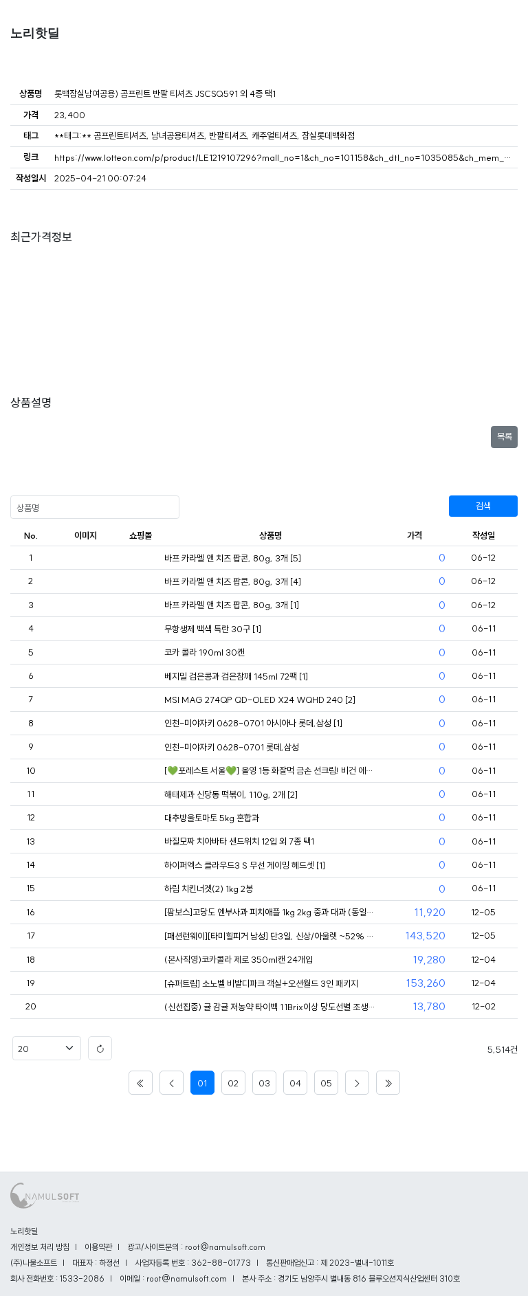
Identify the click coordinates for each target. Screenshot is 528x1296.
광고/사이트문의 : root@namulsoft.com (196, 1247)
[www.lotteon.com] (140, 912)
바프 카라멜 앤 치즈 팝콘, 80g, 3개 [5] (232, 557)
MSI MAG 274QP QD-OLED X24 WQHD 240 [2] (259, 699)
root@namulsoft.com (186, 1278)
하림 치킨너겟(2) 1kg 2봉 (208, 888)
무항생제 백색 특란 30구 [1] (212, 628)
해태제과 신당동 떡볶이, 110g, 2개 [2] (231, 794)
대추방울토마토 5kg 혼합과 (211, 817)
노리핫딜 (35, 33)
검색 (483, 505)
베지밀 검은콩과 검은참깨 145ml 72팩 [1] (236, 676)
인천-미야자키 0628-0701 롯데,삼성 (231, 746)
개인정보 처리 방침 (39, 1247)
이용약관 (98, 1247)
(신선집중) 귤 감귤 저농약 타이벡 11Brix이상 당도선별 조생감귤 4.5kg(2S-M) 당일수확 (270, 1006)
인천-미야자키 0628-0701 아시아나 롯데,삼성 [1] (253, 722)
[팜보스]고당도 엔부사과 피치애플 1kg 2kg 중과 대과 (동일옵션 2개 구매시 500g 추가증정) (270, 911)
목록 (504, 436)
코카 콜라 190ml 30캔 (204, 652)
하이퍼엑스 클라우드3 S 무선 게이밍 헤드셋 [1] (244, 865)
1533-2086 (82, 1278)
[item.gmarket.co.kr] (140, 1007)
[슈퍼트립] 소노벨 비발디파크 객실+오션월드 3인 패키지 (261, 983)
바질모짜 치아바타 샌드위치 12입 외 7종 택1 (239, 841)
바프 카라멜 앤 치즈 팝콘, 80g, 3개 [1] (231, 604)
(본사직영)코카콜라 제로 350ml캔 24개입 (238, 959)
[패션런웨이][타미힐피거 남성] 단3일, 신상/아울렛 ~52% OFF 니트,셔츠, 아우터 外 (270, 935)
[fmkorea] (140, 559)
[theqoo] (140, 771)
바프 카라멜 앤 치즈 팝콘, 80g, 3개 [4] (232, 581)
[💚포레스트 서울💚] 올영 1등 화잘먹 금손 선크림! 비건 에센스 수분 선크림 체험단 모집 (270, 770)
